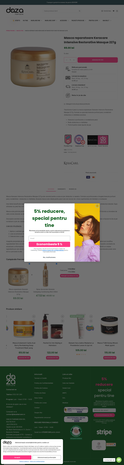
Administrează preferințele (47, 457)
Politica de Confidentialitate (37, 461)
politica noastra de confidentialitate (53, 250)
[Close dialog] (97, 206)
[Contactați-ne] (119, 460)
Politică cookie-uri (24, 461)
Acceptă (17, 457)
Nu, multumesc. (49, 257)
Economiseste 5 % (49, 244)
